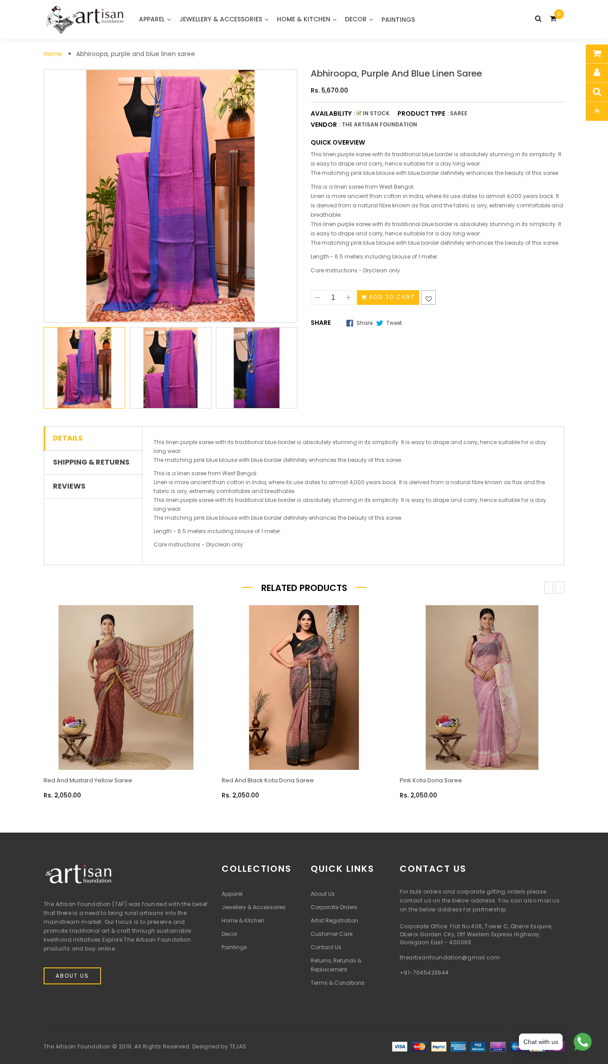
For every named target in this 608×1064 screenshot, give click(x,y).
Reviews (69, 486)
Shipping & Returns (91, 462)
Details (68, 438)
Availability (331, 113)
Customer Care (332, 934)
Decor (229, 934)
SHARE (321, 322)
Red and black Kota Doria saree (268, 780)
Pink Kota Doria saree (431, 780)
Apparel (232, 894)
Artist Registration (334, 920)
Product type (421, 113)
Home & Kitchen (243, 920)
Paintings (234, 947)
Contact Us (326, 947)
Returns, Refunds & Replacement (336, 965)
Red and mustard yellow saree (88, 780)
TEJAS (238, 1046)
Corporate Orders (334, 907)
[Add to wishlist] (428, 297)
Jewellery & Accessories (254, 907)
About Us (72, 975)
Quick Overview (338, 142)
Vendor (324, 124)
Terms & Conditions (338, 983)
